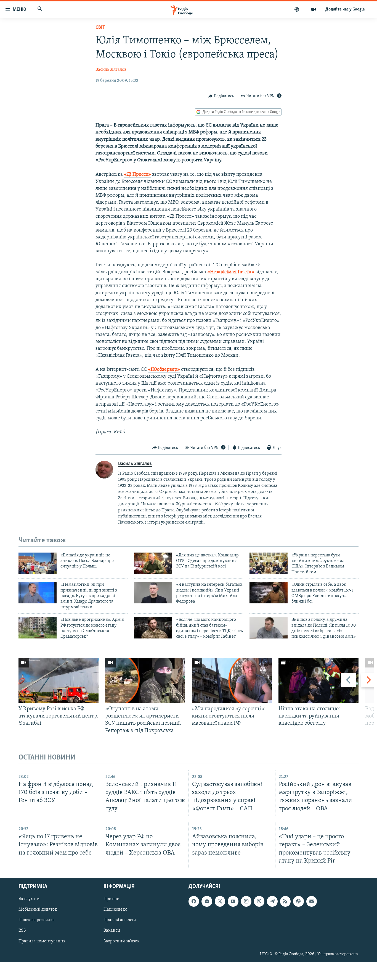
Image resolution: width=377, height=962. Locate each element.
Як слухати (29, 899)
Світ (100, 27)
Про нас (111, 899)
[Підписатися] (311, 901)
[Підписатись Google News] (206, 901)
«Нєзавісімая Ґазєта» (230, 272)
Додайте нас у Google (345, 9)
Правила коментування (41, 941)
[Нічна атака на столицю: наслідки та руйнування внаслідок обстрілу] (318, 680)
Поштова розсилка (36, 920)
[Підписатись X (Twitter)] (220, 901)
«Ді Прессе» (137, 174)
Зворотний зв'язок (121, 941)
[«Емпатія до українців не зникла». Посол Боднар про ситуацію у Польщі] (37, 563)
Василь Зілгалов (110, 69)
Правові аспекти (119, 920)
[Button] (221, 96)
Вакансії (111, 930)
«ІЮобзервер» (164, 369)
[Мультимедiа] (313, 9)
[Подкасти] (296, 9)
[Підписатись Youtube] (233, 901)
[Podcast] (298, 901)
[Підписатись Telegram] (272, 901)
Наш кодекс (115, 909)
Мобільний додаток (37, 909)
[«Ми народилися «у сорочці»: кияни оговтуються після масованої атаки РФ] (232, 680)
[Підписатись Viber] (259, 901)
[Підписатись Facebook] (194, 901)
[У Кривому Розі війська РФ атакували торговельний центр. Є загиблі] (58, 680)
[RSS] (285, 901)
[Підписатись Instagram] (246, 901)
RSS (22, 930)
